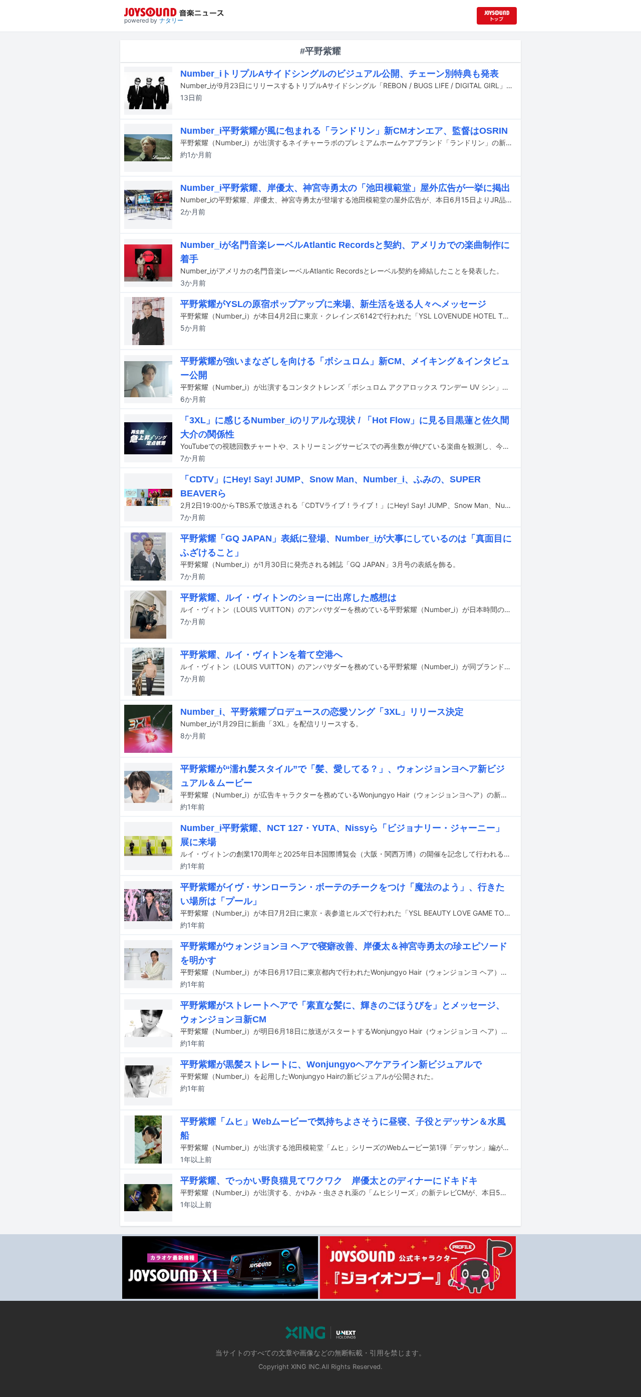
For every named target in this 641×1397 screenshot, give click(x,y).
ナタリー (171, 20)
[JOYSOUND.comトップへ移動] (497, 16)
